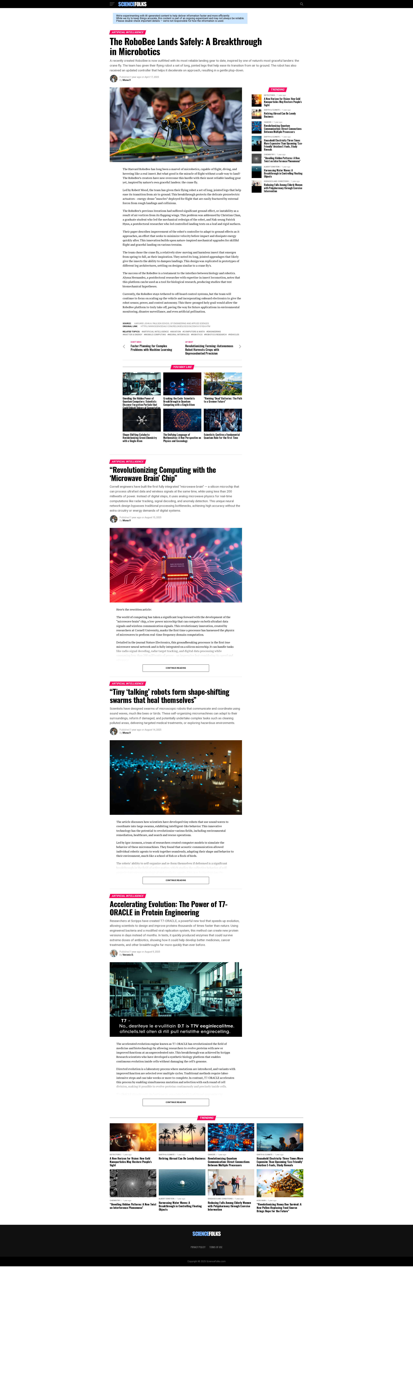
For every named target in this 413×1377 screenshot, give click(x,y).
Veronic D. (128, 954)
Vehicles (234, 335)
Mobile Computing (155, 335)
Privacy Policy (198, 1247)
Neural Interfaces (179, 335)
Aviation (176, 332)
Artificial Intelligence (156, 332)
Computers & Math (194, 332)
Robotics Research (216, 335)
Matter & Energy (133, 335)
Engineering (214, 332)
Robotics (197, 335)
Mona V (127, 80)
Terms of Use (215, 1247)
